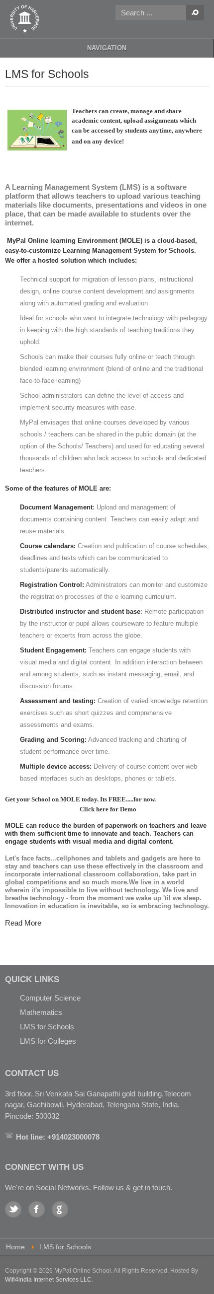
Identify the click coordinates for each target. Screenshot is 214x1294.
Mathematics (41, 1012)
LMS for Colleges (48, 1041)
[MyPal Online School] (24, 19)
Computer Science (50, 998)
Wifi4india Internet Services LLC (48, 1279)
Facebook (36, 1209)
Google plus (60, 1209)
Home (15, 1247)
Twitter (13, 1209)
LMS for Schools (47, 1026)
